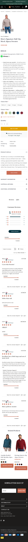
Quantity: (3, 120)
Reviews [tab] (11, 199)
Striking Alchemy (22, 532)
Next (8, 30)
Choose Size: (4, 101)
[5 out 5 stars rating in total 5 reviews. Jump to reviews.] (4, 45)
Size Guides (13, 145)
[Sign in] (23, 7)
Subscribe (21, 491)
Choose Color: (5, 109)
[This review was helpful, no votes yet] (21, 344)
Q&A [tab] (17, 199)
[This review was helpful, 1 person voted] (21, 286)
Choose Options (7, 465)
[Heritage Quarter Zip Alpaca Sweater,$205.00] (21, 443)
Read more (14, 172)
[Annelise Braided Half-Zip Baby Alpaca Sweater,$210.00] (7, 443)
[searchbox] (8, 249)
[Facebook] (1, 520)
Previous (6, 30)
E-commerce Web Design (8, 532)
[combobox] (20, 252)
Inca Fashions (4, 36)
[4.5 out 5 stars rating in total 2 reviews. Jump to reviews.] (18, 459)
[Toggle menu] (2, 7)
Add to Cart (14, 128)
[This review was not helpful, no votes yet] (24, 286)
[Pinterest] (4, 520)
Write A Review (14, 231)
